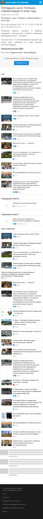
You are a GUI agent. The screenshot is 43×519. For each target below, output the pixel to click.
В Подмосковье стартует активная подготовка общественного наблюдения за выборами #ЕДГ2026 (27, 391)
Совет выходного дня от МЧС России (26, 116)
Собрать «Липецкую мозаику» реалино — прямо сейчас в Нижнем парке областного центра (26, 322)
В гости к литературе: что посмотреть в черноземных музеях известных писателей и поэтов (27, 154)
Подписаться (21, 63)
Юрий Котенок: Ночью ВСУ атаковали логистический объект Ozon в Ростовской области (26, 443)
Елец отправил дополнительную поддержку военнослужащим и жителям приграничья (27, 352)
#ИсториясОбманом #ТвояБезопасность (27, 172)
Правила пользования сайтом (13, 508)
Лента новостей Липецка (12, 515)
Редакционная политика (11, 501)
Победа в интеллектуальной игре (24, 203)
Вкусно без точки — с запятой (23, 143)
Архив (5, 511)
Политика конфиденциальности (14, 504)
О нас (5, 494)
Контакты (6, 497)
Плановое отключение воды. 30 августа (27, 331)
